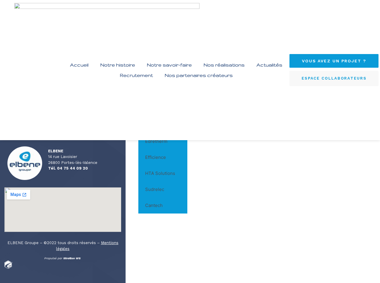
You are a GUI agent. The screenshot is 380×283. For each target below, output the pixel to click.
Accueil (79, 64)
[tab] (162, 141)
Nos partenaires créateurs (199, 75)
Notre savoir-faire (169, 64)
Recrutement (136, 75)
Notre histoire (117, 64)
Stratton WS (72, 258)
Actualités (269, 64)
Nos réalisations (224, 64)
